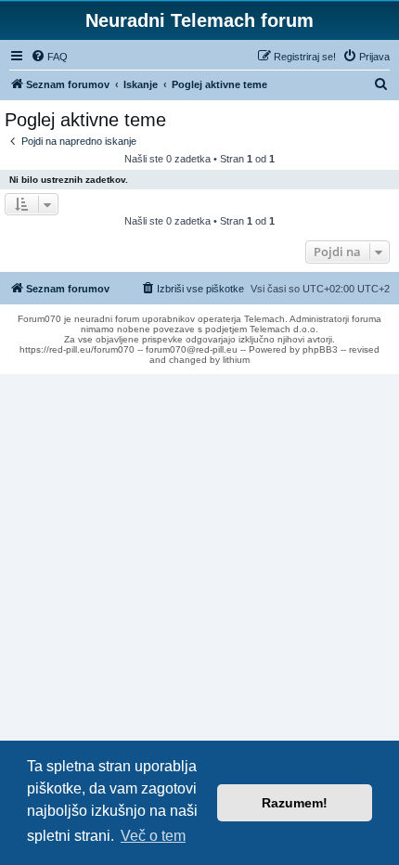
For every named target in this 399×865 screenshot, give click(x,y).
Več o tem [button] (153, 836)
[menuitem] (49, 56)
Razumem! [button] (295, 802)
